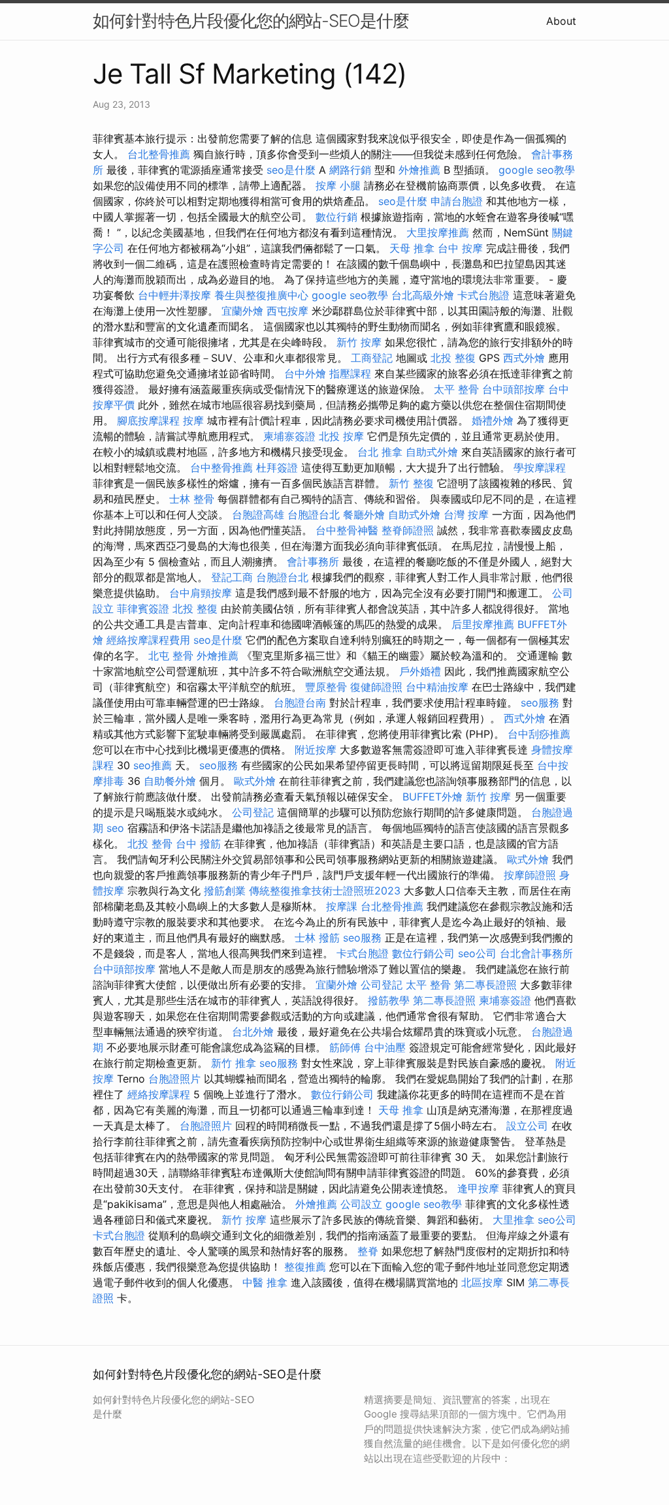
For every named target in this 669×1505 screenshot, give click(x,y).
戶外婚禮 (420, 671)
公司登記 (253, 812)
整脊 (367, 1251)
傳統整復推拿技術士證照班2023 (324, 890)
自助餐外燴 (170, 780)
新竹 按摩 (359, 342)
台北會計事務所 (536, 953)
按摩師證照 (530, 874)
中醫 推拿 (264, 1282)
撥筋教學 (389, 1000)
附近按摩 (315, 749)
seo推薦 (152, 765)
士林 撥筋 (317, 937)
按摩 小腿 (338, 185)
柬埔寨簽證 (289, 436)
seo (115, 827)
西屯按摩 (287, 310)
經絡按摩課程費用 (148, 639)
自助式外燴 (432, 451)
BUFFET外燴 (432, 796)
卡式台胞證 (483, 295)
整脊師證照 (408, 530)
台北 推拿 (379, 451)
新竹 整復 (411, 483)
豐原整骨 (326, 686)
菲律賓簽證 (143, 608)
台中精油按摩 (437, 686)
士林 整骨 (191, 498)
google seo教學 (536, 169)
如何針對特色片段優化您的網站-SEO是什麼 (251, 20)
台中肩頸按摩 (200, 592)
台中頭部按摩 (513, 389)
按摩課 (341, 906)
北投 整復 (453, 357)
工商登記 (372, 357)
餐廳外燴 (364, 514)
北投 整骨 (149, 843)
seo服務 (540, 702)
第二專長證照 (485, 984)
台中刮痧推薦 (539, 733)
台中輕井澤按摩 (174, 295)
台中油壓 (385, 1047)
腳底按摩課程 (148, 420)
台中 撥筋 (198, 843)
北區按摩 (482, 1282)
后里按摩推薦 (482, 624)
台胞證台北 (313, 514)
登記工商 (232, 577)
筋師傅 (345, 1047)
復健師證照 (376, 686)
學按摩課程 (540, 467)
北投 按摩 (341, 436)
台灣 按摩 (466, 514)
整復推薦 (305, 1266)
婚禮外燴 (493, 420)
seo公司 (477, 953)
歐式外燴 (255, 780)
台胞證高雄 (258, 514)
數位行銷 (336, 216)
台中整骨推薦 (221, 467)
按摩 (193, 420)
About (561, 20)
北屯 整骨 (170, 655)
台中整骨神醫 (347, 530)
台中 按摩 (460, 248)
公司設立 (361, 1204)
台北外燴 (253, 1031)
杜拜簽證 (277, 467)
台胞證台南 (300, 702)
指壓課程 (350, 373)
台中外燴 (305, 373)
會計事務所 (313, 561)
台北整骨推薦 (158, 154)
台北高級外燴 (422, 295)
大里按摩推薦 (437, 232)
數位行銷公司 (423, 953)
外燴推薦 (419, 169)
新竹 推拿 (233, 1062)
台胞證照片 (174, 1078)
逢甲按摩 (478, 1188)
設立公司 (527, 1125)
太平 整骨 (456, 389)
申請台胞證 (457, 201)
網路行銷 (350, 169)
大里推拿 (513, 1219)
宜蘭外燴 (242, 310)
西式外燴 (524, 357)
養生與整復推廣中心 (261, 295)
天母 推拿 (411, 248)
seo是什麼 (291, 169)
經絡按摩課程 (158, 1094)
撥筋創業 (225, 890)
